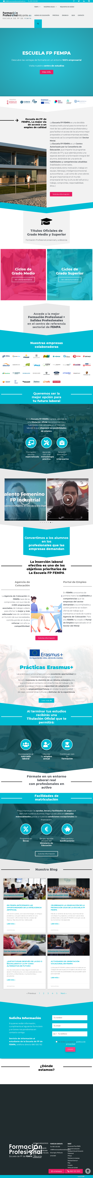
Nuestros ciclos (49, 7)
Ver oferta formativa (23, 280)
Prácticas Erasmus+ (73, 1160)
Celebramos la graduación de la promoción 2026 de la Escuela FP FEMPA (68, 907)
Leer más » (11, 924)
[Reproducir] (25, 499)
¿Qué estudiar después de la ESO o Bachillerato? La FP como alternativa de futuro (24, 963)
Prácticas (56, 15)
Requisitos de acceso (67, 7)
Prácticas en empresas (74, 1158)
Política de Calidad (73, 1168)
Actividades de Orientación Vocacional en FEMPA (65, 962)
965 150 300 (34, 1)
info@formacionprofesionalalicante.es (15, 1)
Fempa (36, 7)
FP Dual (70, 1156)
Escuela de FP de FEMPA (74, 1146)
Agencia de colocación (42, 15)
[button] (61, 194)
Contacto (81, 15)
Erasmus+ (65, 15)
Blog (73, 15)
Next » (63, 993)
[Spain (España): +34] (55, 1034)
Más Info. (46, 72)
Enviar (70, 1049)
